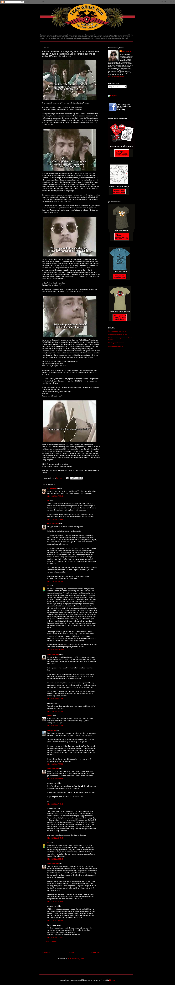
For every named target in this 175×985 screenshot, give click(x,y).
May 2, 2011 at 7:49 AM (55, 519)
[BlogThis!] (74, 478)
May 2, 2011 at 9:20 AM (55, 581)
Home (71, 952)
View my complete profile (116, 76)
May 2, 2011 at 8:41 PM (55, 779)
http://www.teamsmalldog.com (117, 334)
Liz (48, 501)
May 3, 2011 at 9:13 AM (55, 902)
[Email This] (71, 478)
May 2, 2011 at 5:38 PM (55, 726)
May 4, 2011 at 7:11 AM (55, 937)
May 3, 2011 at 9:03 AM (55, 859)
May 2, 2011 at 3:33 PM (55, 699)
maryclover (51, 730)
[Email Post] (67, 478)
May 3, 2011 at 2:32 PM (55, 920)
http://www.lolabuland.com (116, 346)
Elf (48, 586)
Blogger (112, 980)
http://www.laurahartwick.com (117, 331)
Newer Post (46, 952)
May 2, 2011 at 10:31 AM (55, 650)
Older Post (95, 952)
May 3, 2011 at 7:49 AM (55, 804)
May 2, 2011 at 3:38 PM (55, 711)
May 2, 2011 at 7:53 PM (55, 764)
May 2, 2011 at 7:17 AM (55, 496)
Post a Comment (50, 942)
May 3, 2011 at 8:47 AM (55, 838)
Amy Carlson (52, 488)
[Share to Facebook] (79, 478)
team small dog (53, 524)
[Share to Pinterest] (81, 478)
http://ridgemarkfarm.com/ (116, 343)
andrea (50, 716)
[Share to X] (76, 478)
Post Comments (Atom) (76, 959)
